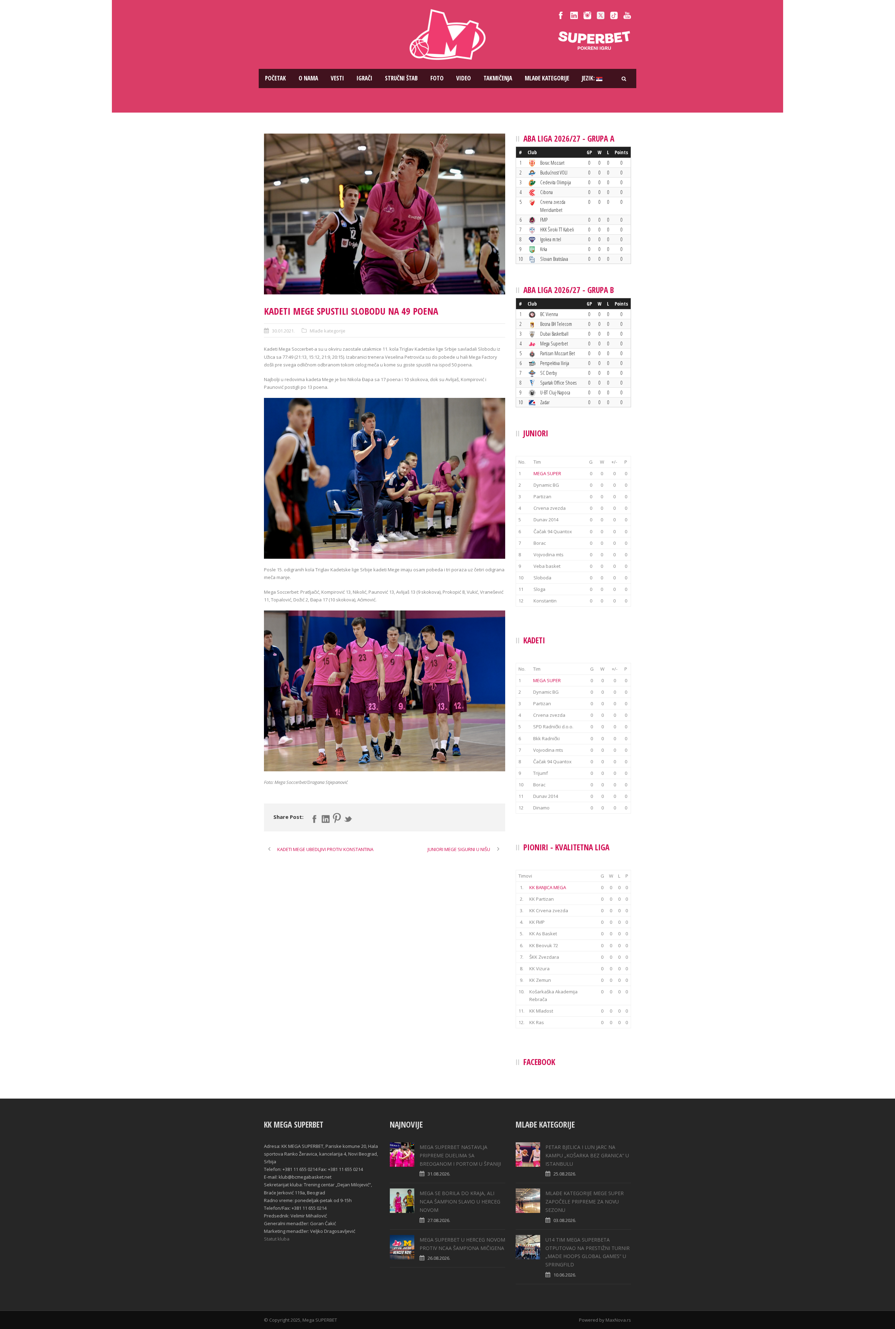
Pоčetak (275, 78)
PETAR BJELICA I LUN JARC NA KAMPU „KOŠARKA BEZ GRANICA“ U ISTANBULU (587, 1155)
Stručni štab (401, 78)
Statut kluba (276, 1239)
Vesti (337, 78)
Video (463, 78)
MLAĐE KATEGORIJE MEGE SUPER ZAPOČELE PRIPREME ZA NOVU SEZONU (584, 1201)
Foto (437, 78)
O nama (308, 78)
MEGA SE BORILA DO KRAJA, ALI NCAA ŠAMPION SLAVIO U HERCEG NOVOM (460, 1201)
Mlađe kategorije (547, 78)
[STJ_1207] (384, 214)
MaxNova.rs (618, 1320)
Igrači (364, 78)
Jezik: (589, 78)
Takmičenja (498, 78)
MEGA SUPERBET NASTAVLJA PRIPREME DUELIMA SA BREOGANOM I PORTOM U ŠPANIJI (460, 1155)
